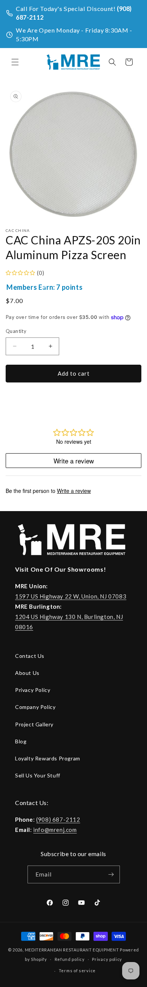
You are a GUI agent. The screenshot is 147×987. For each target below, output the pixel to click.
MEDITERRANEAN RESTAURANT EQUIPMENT (72, 949)
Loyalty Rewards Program (47, 758)
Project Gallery (34, 724)
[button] (15, 62)
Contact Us (29, 656)
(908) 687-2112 (58, 819)
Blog (20, 741)
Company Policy (35, 707)
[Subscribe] (111, 874)
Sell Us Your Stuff (37, 775)
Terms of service (77, 970)
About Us (27, 673)
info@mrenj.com (55, 829)
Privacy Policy (32, 690)
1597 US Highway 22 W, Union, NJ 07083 (70, 596)
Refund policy (70, 959)
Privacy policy (107, 959)
